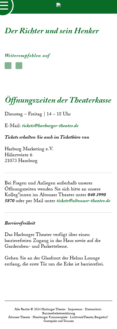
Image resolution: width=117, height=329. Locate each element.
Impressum (75, 309)
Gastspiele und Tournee (59, 321)
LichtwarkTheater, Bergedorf (88, 317)
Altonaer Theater (19, 317)
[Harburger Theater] (58, 7)
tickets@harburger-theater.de (50, 126)
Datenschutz (93, 309)
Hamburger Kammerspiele (50, 317)
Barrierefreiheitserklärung (58, 313)
